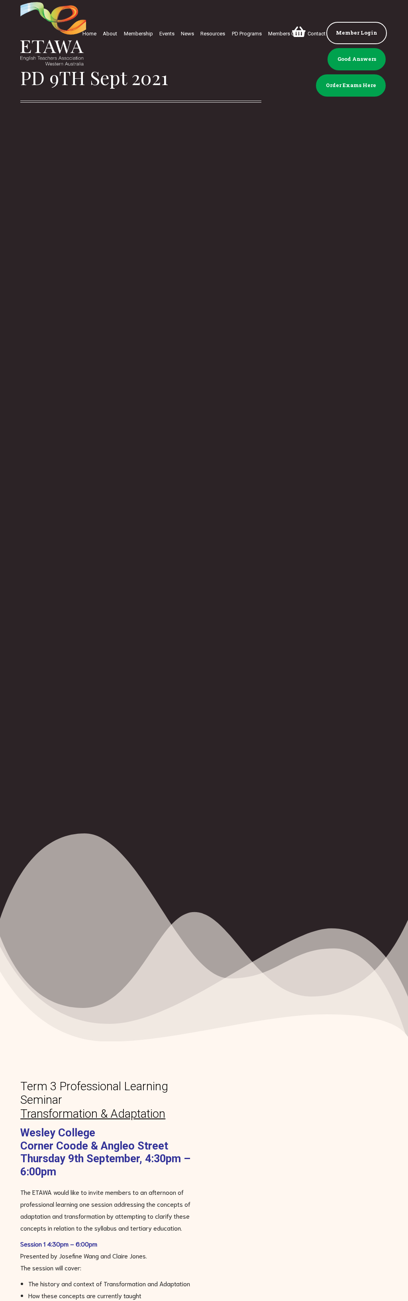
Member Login (356, 32)
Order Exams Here (351, 85)
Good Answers (356, 58)
